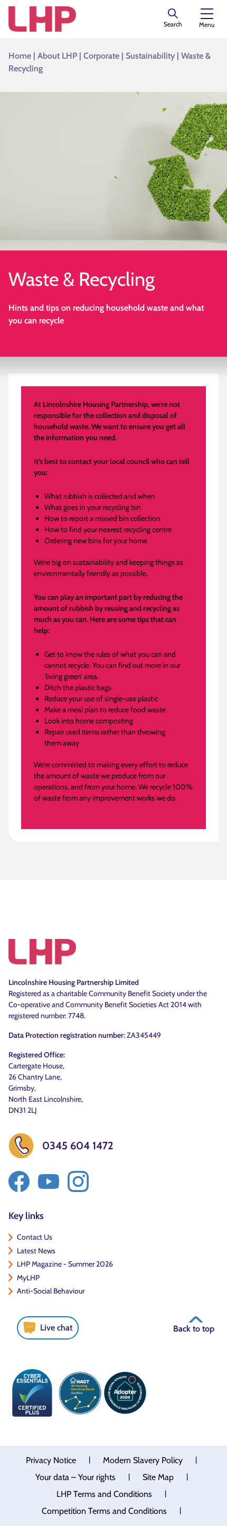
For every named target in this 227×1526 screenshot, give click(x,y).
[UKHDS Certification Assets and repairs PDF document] (79, 1393)
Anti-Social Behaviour (50, 1291)
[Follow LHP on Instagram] (78, 1181)
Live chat (56, 1328)
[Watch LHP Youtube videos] (48, 1181)
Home (19, 56)
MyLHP (28, 1277)
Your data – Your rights (75, 1477)
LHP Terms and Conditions (104, 1494)
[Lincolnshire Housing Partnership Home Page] (42, 19)
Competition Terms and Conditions (104, 1511)
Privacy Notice (51, 1460)
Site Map (158, 1477)
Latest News (36, 1250)
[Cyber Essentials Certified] (32, 1393)
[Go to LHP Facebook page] (19, 1181)
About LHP (57, 56)
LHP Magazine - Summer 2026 (65, 1264)
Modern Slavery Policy (143, 1460)
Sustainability (150, 56)
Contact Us (34, 1237)
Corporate (101, 56)
